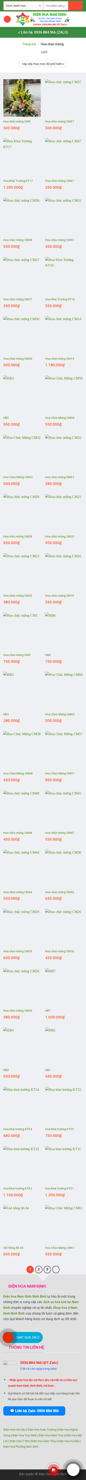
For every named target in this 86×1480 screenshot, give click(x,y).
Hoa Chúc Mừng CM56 (60, 417)
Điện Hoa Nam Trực (51, 1435)
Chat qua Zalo (27, 1337)
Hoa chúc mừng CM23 (17, 595)
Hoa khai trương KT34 (17, 1129)
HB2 (6, 714)
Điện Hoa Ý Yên (19, 1441)
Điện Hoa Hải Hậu (14, 1429)
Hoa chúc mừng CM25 (59, 536)
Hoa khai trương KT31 (59, 1188)
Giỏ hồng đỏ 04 (13, 1247)
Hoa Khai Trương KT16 (60, 299)
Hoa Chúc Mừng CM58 (18, 773)
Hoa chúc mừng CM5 (16, 655)
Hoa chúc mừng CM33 (59, 240)
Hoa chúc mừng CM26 (59, 951)
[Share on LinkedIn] (61, 1332)
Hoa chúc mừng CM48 (17, 832)
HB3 (6, 417)
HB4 (6, 1070)
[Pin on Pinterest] (53, 1332)
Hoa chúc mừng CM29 (17, 951)
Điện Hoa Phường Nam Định (20, 1446)
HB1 (48, 1070)
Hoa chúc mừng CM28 (17, 536)
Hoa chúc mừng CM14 (59, 358)
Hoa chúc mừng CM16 (59, 595)
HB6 (48, 655)
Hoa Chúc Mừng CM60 (60, 714)
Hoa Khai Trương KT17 (18, 180)
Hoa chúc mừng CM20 (17, 1010)
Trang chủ (29, 44)
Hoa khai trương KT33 (59, 1129)
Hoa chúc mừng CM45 (59, 832)
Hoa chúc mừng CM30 (17, 358)
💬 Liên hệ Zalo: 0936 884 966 (34, 1411)
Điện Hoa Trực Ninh (24, 1435)
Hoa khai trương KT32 (17, 1188)
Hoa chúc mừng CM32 (59, 477)
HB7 (48, 1010)
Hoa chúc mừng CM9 (16, 121)
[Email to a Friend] (46, 1332)
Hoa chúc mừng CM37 (59, 121)
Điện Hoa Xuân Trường (42, 1429)
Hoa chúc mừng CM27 (17, 299)
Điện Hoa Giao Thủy (43, 1441)
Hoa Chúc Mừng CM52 (18, 477)
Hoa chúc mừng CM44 (17, 892)
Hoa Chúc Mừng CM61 (60, 1247)
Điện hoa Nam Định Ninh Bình (24, 1296)
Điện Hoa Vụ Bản (68, 1441)
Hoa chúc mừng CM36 (59, 892)
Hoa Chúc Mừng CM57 (60, 773)
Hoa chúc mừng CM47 (59, 180)
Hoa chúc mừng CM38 (17, 240)
